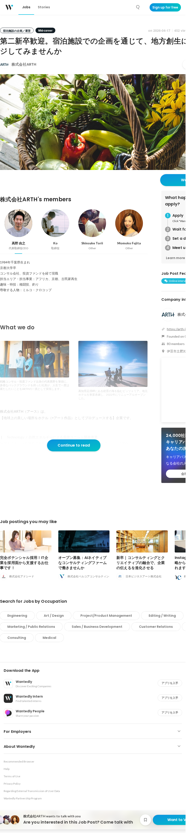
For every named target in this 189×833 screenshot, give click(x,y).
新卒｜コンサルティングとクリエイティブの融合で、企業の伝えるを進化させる (140, 562)
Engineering (17, 615)
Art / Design (54, 615)
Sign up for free (165, 7)
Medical (49, 637)
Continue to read (74, 445)
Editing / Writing (162, 615)
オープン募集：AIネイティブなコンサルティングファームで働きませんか (82, 562)
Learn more (175, 258)
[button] (95, 670)
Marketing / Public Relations (31, 626)
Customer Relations (156, 626)
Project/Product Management (106, 615)
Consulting (16, 637)
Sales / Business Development (97, 626)
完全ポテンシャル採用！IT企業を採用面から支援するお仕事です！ (24, 562)
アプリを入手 (170, 683)
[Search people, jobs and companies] (138, 7)
